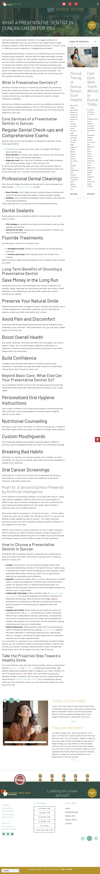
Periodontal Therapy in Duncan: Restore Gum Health (80, 86)
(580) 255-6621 (22, 679)
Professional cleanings (23, 187)
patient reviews (48, 630)
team (29, 613)
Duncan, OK (15, 668)
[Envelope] (12, 834)
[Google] (8, 834)
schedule (34, 679)
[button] (97, 439)
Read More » (74, 194)
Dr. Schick (29, 668)
